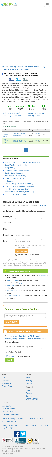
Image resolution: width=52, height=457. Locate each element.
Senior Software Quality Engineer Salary (19, 186)
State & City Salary (13, 290)
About (4, 448)
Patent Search (8, 386)
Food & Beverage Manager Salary (17, 189)
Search (9, 360)
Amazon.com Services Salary (15, 175)
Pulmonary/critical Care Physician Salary (19, 191)
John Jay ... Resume (12, 115)
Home (4, 66)
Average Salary (29, 448)
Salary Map (11, 285)
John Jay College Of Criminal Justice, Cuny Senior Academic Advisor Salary (23, 68)
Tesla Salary (9, 181)
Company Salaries (13, 295)
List (3, 377)
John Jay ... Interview (36, 113)
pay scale (22, 283)
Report (29, 393)
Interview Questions (10, 414)
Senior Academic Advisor (5, 134)
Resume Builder (8, 408)
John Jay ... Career (11, 113)
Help (21, 448)
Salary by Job (7, 425)
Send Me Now (22, 251)
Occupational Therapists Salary (16, 194)
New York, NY (37, 134)
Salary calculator (13, 280)
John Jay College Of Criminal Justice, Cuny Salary (23, 162)
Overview (6, 380)
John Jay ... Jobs (34, 115)
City (5, 228)
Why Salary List (32, 398)
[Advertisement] (26, 36)
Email (5, 241)
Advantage (6, 383)
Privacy (29, 380)
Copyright (30, 383)
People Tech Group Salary (14, 178)
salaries (42, 275)
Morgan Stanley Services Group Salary (19, 183)
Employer (7, 216)
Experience (8, 235)
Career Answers (9, 411)
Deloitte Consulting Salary (14, 173)
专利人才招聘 (15, 451)
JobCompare (9, 356)
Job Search (7, 406)
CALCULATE (11, 322)
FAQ (28, 390)
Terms (28, 377)
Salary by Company (10, 418)
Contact (29, 396)
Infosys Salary (10, 167)
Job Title (7, 222)
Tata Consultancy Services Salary (17, 170)
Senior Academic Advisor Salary (16, 165)
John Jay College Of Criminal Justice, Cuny (19, 134)
